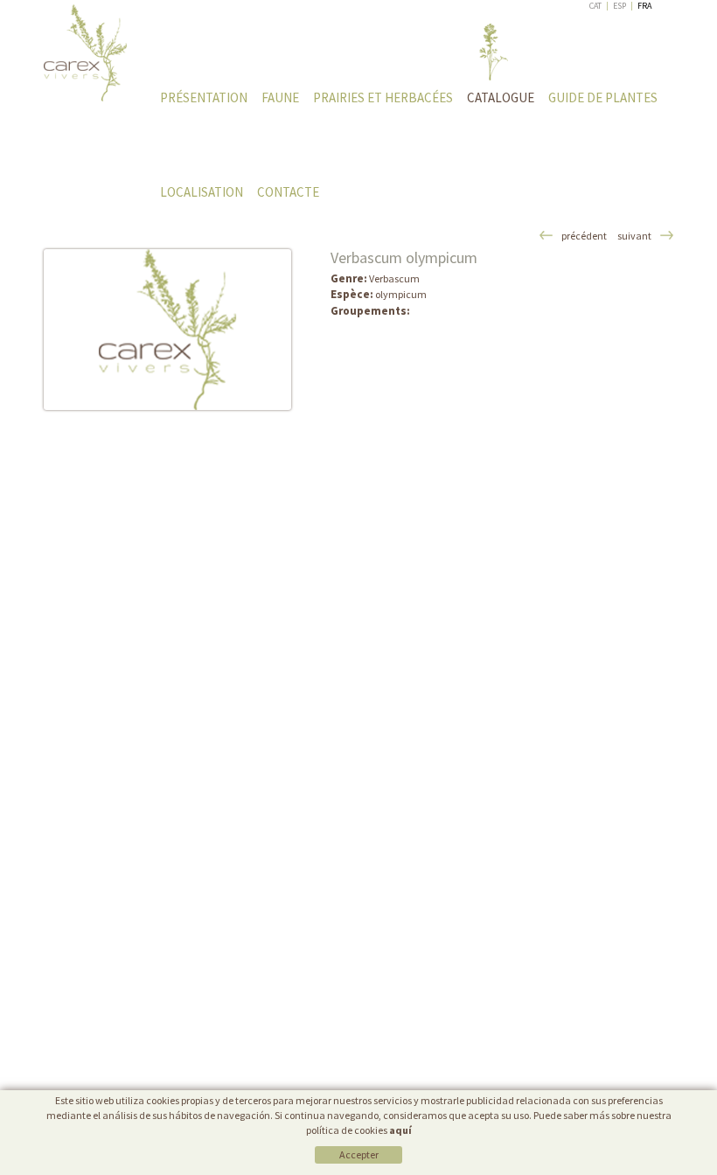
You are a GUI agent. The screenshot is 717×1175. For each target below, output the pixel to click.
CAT (595, 5)
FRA (644, 5)
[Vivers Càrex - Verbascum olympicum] (167, 329)
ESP (619, 5)
